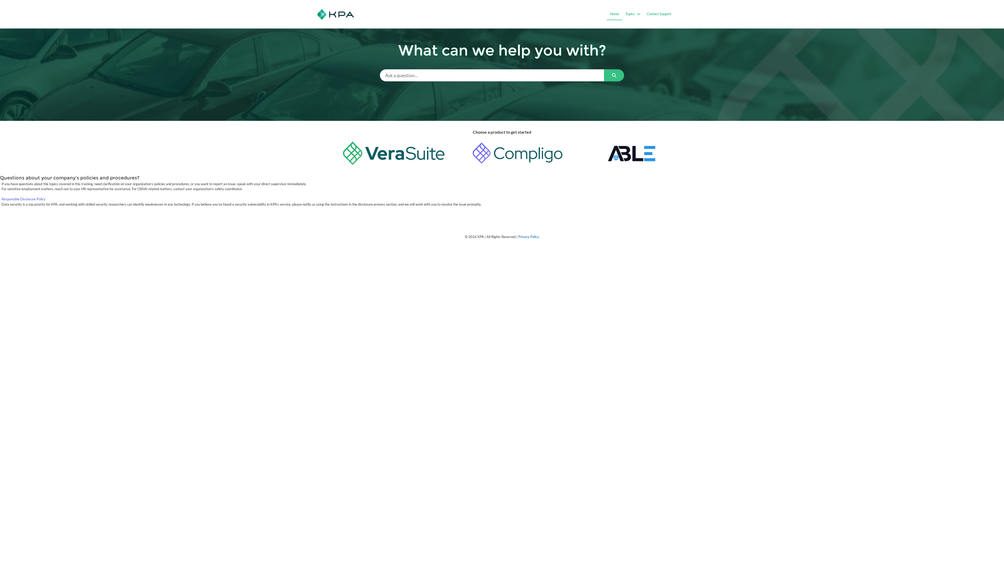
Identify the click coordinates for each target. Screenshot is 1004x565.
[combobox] (492, 75)
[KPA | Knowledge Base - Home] (336, 14)
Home (614, 14)
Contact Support (659, 14)
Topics (630, 14)
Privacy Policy (528, 237)
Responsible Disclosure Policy (23, 199)
